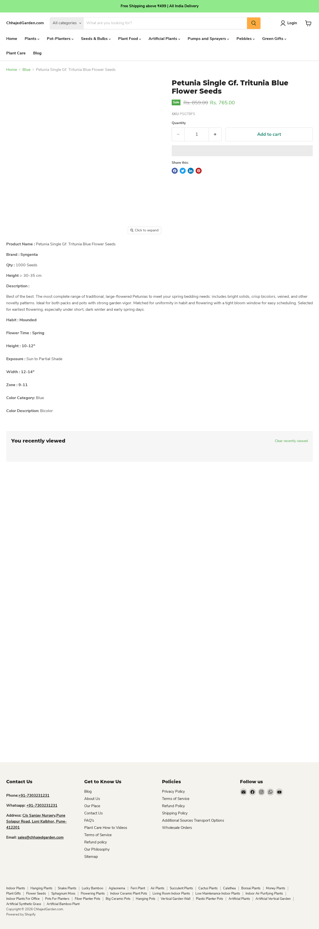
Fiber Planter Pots (87, 899)
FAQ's (89, 820)
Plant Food (128, 38)
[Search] (253, 23)
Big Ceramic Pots (118, 899)
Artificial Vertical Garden (273, 899)
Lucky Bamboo (92, 888)
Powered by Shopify (21, 914)
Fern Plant (138, 888)
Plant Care (16, 53)
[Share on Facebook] (175, 171)
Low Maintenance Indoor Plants (217, 893)
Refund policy (95, 842)
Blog (37, 53)
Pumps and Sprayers (207, 38)
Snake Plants (67, 888)
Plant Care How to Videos (105, 827)
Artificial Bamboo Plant (63, 904)
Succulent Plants (181, 888)
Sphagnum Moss (63, 893)
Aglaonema (117, 888)
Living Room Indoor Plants (171, 893)
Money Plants (275, 888)
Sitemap (91, 856)
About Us (92, 798)
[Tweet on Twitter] (183, 171)
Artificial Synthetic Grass (23, 904)
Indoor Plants (15, 888)
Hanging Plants (41, 888)
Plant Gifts (13, 893)
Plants (31, 38)
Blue (26, 69)
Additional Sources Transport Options (193, 820)
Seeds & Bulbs (95, 38)
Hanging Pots (145, 899)
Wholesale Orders (177, 827)
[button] (242, 150)
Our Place (92, 805)
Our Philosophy (97, 849)
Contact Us (93, 813)
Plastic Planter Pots (209, 899)
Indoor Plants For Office (23, 899)
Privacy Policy (173, 791)
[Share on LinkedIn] (191, 171)
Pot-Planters (59, 38)
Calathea (229, 888)
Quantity (179, 123)
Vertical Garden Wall (175, 899)
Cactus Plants (208, 888)
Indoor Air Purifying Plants (264, 893)
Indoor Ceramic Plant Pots (128, 893)
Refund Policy (173, 805)
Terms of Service (98, 834)
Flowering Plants (93, 893)
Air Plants (157, 888)
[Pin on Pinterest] (199, 171)
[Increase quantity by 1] (215, 134)
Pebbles (245, 38)
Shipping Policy (175, 813)
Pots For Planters (57, 899)
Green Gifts (273, 38)
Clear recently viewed (291, 441)
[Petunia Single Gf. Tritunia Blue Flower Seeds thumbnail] (15, 251)
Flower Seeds (36, 893)
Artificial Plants (163, 38)
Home (11, 38)
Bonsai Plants (250, 888)
